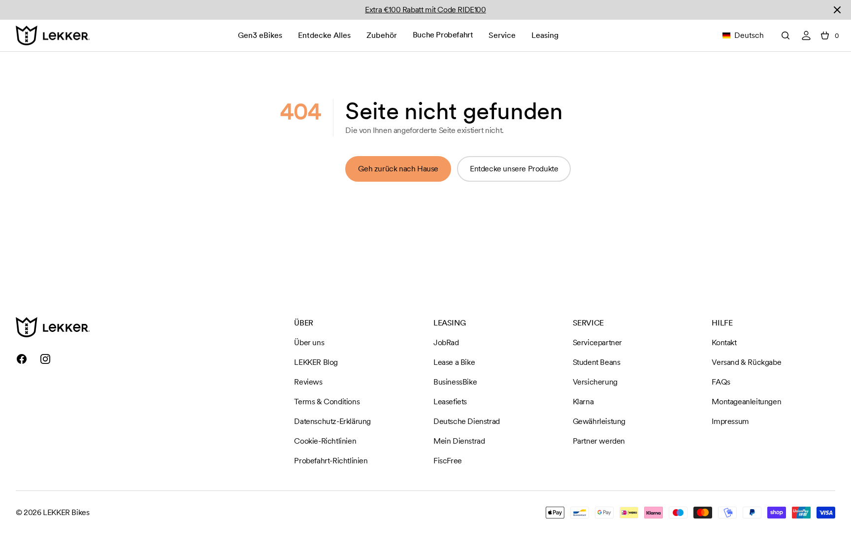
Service (502, 35)
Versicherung (595, 382)
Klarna (583, 401)
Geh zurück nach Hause (398, 168)
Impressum (730, 421)
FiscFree (447, 460)
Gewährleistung (599, 421)
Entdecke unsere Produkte (514, 168)
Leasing (544, 35)
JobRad (446, 342)
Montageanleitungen (746, 401)
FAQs (721, 382)
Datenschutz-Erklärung (332, 421)
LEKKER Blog (316, 362)
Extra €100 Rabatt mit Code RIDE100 (425, 9)
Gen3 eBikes (260, 35)
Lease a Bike (454, 362)
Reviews (308, 382)
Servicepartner (597, 342)
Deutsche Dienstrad (466, 421)
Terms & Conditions (327, 401)
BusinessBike (455, 382)
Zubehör (381, 35)
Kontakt (724, 342)
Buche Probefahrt (443, 34)
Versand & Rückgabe (746, 362)
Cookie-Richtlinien (325, 441)
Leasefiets (450, 401)
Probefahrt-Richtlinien (330, 460)
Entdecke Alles (324, 35)
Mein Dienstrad (459, 441)
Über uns (309, 342)
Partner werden (599, 441)
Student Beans (597, 362)
